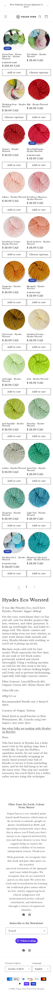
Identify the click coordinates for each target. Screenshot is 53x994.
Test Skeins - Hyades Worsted (36, 55)
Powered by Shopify (36, 989)
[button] (6, 17)
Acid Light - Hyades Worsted (11, 380)
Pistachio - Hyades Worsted (35, 425)
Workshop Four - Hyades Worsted (14, 105)
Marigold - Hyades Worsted (36, 287)
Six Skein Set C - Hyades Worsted (13, 558)
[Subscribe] (44, 931)
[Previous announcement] (5, 6)
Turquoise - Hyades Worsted (11, 514)
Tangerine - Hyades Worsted (11, 287)
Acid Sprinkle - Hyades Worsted (13, 425)
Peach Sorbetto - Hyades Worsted (38, 243)
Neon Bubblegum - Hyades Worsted (36, 150)
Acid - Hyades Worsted (37, 379)
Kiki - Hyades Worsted (37, 104)
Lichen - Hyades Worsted (14, 468)
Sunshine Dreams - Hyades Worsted (36, 335)
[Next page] (34, 587)
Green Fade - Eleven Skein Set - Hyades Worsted (11, 56)
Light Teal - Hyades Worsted (36, 514)
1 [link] (19, 587)
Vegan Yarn (21, 989)
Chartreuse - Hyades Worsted (12, 335)
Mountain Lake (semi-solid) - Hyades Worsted (38, 558)
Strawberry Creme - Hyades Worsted (11, 243)
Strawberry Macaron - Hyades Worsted (37, 198)
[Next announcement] (48, 6)
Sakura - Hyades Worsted (14, 197)
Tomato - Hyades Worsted (10, 150)
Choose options (38, 72)
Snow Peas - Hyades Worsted (36, 469)
